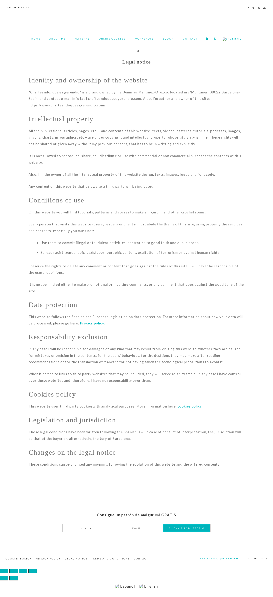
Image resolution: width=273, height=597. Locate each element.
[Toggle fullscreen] (13, 571)
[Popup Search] (138, 51)
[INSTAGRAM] (259, 8)
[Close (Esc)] (32, 571)
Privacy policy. (92, 323)
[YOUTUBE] (264, 8)
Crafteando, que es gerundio (136, 21)
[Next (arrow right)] (13, 578)
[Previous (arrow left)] (4, 578)
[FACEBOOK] (248, 8)
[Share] (23, 571)
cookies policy (189, 406)
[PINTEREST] (253, 8)
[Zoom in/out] (4, 571)
